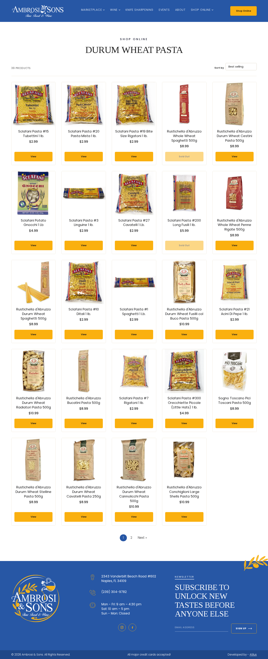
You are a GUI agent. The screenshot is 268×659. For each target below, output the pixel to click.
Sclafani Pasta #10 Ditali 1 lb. (84, 311)
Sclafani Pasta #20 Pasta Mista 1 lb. (83, 133)
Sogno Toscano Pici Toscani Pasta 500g (234, 400)
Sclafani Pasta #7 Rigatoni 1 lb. (134, 400)
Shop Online (201, 10)
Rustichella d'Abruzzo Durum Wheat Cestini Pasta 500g (234, 136)
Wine (114, 10)
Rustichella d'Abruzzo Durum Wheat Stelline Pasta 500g (33, 492)
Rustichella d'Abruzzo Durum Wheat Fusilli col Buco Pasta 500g (184, 314)
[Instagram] (122, 627)
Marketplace (91, 10)
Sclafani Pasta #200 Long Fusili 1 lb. (184, 222)
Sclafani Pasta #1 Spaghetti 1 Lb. (134, 311)
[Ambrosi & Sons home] (37, 11)
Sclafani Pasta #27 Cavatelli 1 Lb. (134, 222)
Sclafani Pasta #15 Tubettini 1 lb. (33, 133)
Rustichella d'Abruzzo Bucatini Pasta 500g (83, 400)
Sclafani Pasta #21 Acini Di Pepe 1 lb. (234, 311)
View (33, 156)
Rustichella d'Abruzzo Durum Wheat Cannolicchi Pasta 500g (134, 494)
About (180, 10)
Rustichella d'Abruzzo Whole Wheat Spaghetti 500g (184, 136)
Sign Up (241, 628)
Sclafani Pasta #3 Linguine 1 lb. (83, 222)
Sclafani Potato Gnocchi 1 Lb (33, 222)
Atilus (253, 654)
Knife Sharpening (139, 10)
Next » (142, 537)
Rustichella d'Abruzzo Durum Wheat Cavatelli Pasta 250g (83, 492)
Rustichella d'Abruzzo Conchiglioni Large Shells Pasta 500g (184, 492)
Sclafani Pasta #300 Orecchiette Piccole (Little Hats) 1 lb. (184, 403)
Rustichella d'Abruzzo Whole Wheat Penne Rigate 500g (234, 225)
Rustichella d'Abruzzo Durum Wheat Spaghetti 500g (33, 314)
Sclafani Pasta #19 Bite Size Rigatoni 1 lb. (134, 133)
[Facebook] (132, 627)
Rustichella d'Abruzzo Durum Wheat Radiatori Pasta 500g (33, 403)
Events (164, 10)
